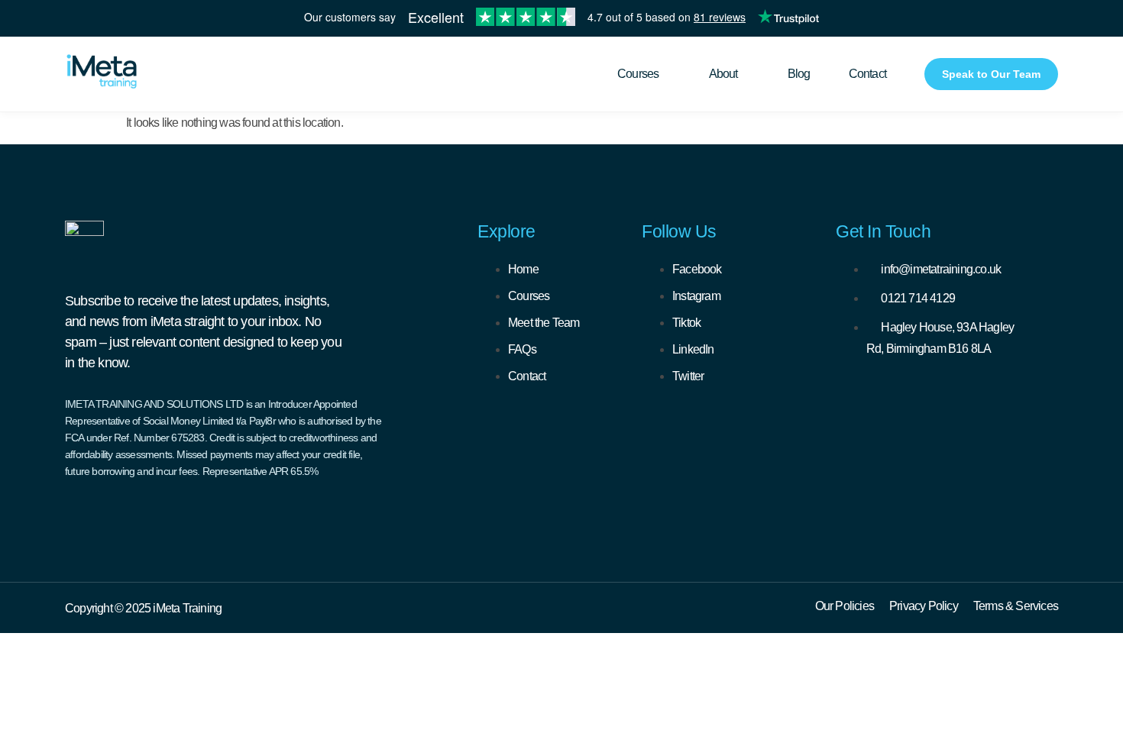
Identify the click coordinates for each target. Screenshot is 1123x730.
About (723, 73)
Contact (867, 73)
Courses (638, 73)
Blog (799, 73)
